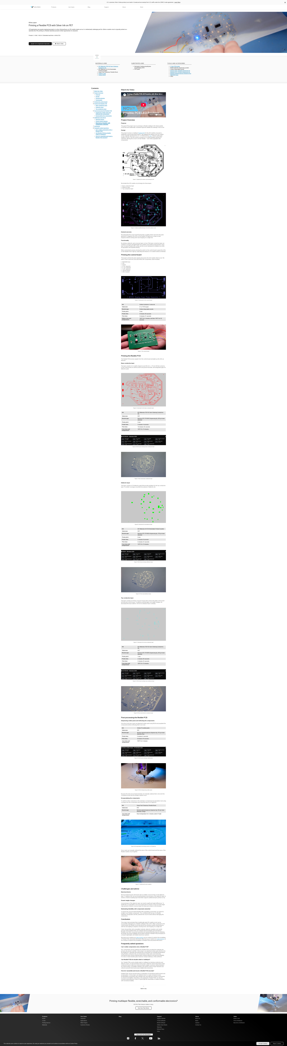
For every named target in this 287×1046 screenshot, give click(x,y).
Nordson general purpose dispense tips (180, 73)
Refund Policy (160, 1029)
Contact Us (198, 1025)
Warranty (159, 1027)
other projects (139, 937)
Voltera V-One (102, 73)
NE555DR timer (174, 75)
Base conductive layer (101, 105)
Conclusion (97, 126)
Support (159, 1016)
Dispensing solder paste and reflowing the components (103, 113)
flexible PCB (141, 133)
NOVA (43, 1018)
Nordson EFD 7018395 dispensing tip (180, 70)
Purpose (98, 94)
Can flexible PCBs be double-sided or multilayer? (103, 133)
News (196, 1020)
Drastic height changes (102, 121)
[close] (285, 2)
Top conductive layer (101, 109)
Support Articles (161, 1018)
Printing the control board (100, 102)
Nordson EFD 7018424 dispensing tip (180, 72)
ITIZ (150, 136)
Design (97, 96)
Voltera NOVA (102, 75)
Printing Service (46, 1022)
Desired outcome (100, 98)
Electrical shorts (100, 119)
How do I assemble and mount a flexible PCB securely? (104, 137)
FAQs (158, 1031)
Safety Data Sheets (161, 1025)
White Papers (83, 1022)
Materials (44, 1025)
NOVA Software (161, 1022)
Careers (197, 1022)
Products (44, 1016)
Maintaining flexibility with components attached (103, 123)
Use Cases (83, 1016)
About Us (197, 1018)
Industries (83, 1018)
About (197, 1016)
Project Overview (98, 93)
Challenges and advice (100, 117)
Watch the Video (98, 91)
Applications (83, 1020)
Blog (120, 1016)
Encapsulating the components (104, 116)
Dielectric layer (100, 107)
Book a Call (237, 1018)
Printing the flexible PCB (100, 103)
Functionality (99, 100)
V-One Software (161, 1020)
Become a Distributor (237, 1022)
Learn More (177, 2)
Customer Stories (84, 1025)
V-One (43, 1020)
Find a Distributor (237, 1020)
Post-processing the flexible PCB (103, 111)
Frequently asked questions (101, 128)
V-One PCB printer (175, 66)
